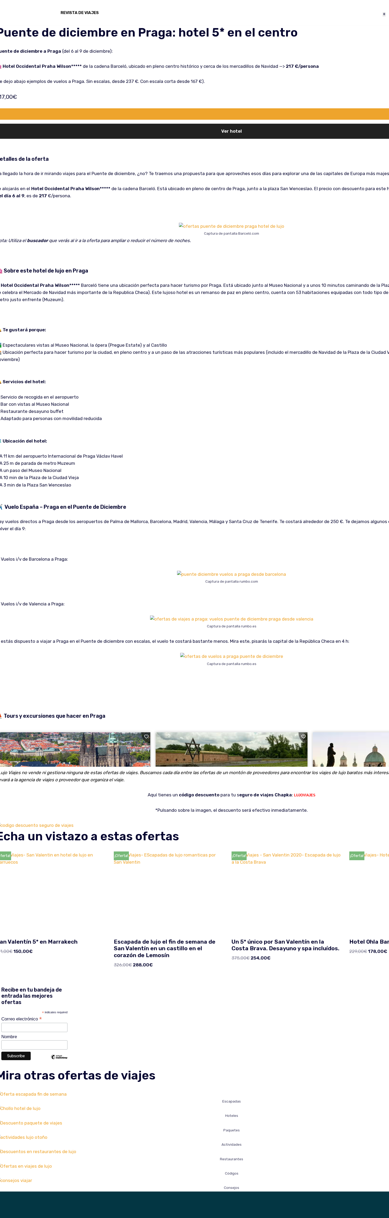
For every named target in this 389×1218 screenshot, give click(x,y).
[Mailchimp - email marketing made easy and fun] (59, 1061)
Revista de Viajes (80, 12)
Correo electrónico (21, 1019)
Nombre (9, 1036)
